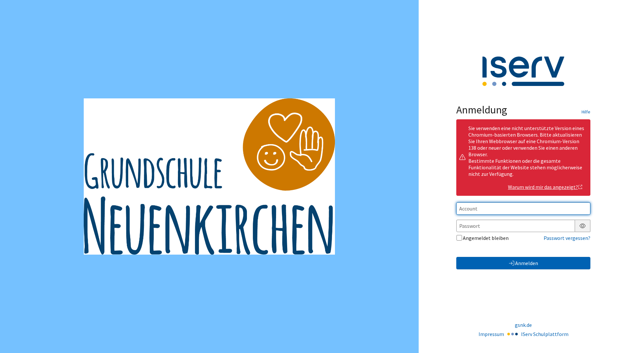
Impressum (491, 334)
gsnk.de (523, 325)
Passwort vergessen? (567, 238)
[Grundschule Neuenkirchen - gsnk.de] (209, 176)
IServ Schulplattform (544, 334)
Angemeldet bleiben (486, 238)
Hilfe (586, 112)
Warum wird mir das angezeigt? (543, 187)
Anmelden (526, 263)
